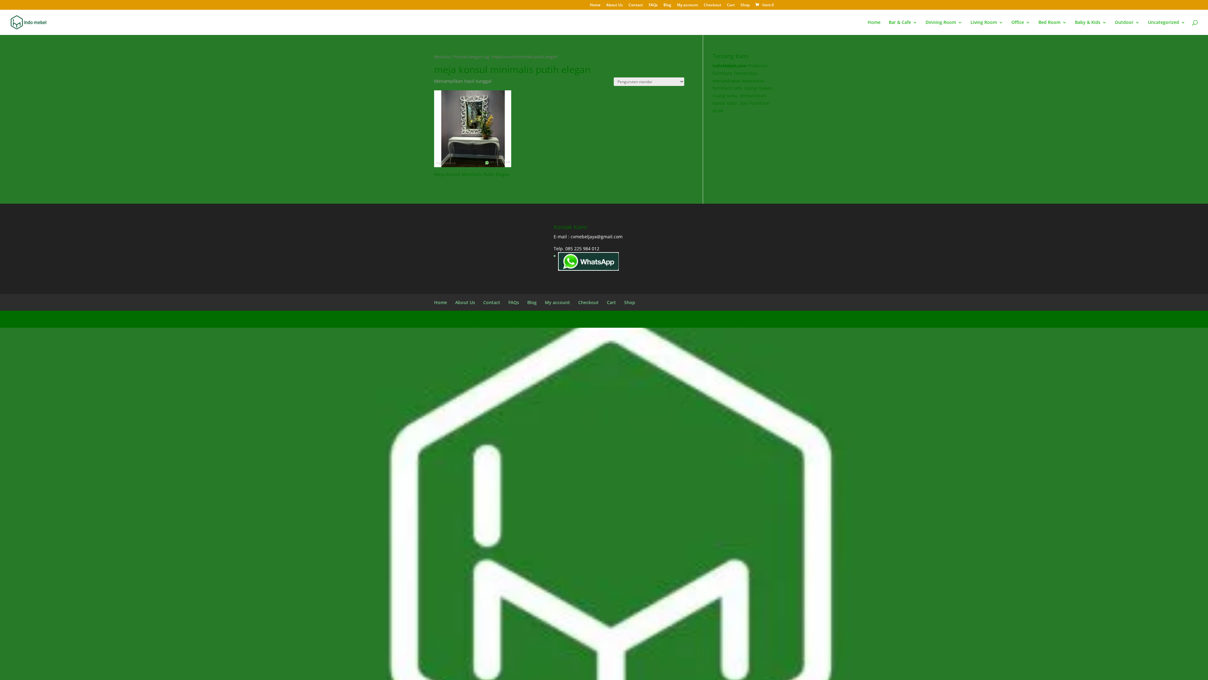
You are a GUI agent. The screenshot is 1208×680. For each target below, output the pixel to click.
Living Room (983, 22)
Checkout (712, 5)
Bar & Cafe (900, 22)
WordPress (550, 319)
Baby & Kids (1087, 22)
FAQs (653, 5)
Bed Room (1049, 22)
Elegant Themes (484, 319)
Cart (731, 5)
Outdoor (1124, 22)
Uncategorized (1163, 22)
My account (687, 5)
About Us (614, 5)
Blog (667, 5)
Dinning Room (941, 22)
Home (595, 5)
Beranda (442, 57)
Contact (636, 5)
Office (1017, 22)
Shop (745, 5)
